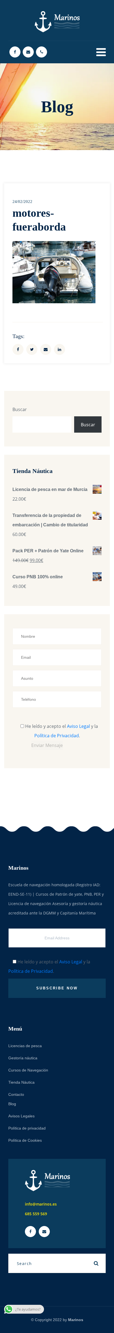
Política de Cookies (25, 1140)
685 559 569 (36, 1213)
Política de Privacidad (56, 736)
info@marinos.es (41, 1204)
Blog (12, 1104)
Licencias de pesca (25, 1046)
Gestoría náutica (22, 1058)
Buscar (19, 409)
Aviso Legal (78, 726)
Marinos (75, 1320)
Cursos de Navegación (28, 1070)
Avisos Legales (21, 1116)
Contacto (16, 1094)
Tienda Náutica (21, 1082)
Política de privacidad (27, 1128)
